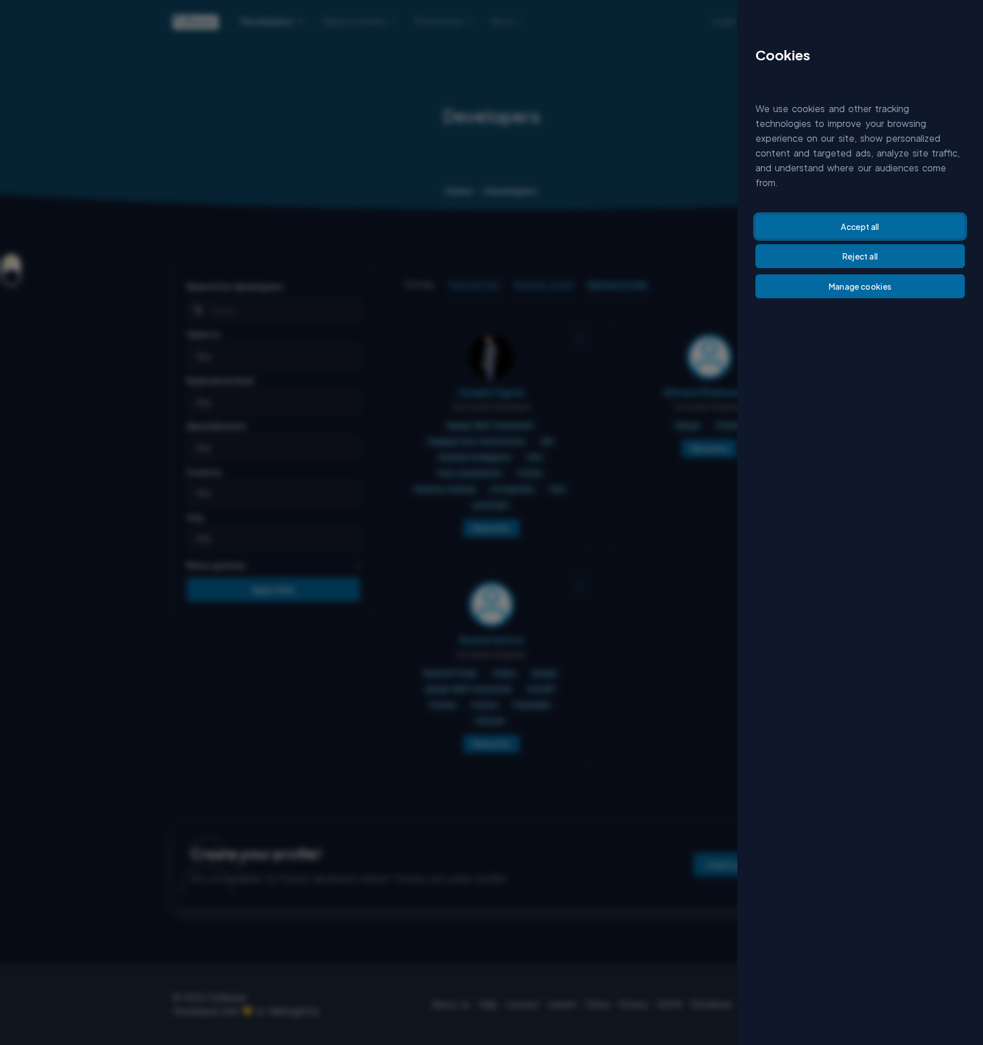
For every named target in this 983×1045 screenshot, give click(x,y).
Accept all (860, 226)
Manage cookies (860, 286)
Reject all (860, 256)
